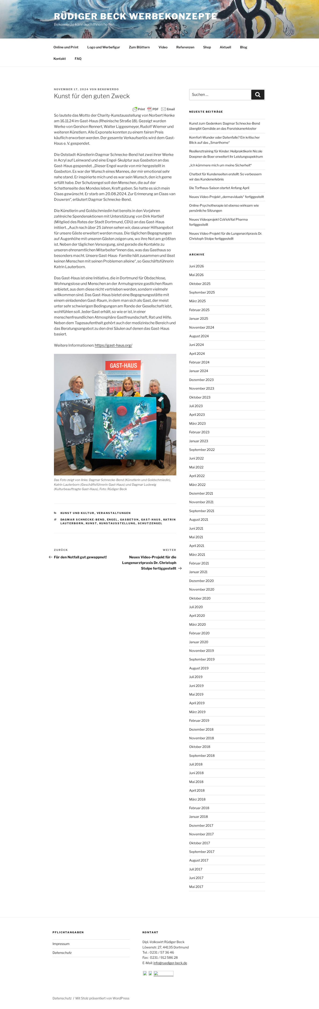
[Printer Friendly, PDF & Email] (153, 109)
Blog (243, 47)
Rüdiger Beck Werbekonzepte (136, 16)
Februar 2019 (199, 720)
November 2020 (201, 589)
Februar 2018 (199, 808)
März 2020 (197, 624)
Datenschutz (62, 953)
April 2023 (197, 415)
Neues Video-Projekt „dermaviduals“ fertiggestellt (226, 197)
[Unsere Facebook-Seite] (145, 974)
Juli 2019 (195, 677)
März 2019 (197, 712)
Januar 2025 (198, 318)
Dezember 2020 (201, 581)
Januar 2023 (198, 441)
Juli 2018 (195, 764)
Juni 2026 (196, 266)
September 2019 (202, 659)
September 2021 (201, 511)
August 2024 (199, 336)
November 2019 (201, 651)
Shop (207, 47)
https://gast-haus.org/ (113, 345)
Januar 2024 (198, 371)
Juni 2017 (196, 878)
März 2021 (197, 555)
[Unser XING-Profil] (164, 974)
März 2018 (197, 799)
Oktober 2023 (199, 397)
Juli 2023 (196, 406)
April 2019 (197, 703)
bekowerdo (108, 89)
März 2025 (197, 301)
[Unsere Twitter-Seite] (151, 974)
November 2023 (201, 388)
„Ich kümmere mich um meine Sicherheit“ (220, 165)
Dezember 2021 (201, 493)
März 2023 (197, 423)
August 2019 (199, 668)
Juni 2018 (196, 773)
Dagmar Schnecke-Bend (82, 519)
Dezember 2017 (201, 825)
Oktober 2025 (199, 284)
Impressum (61, 944)
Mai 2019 (196, 694)
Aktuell (225, 47)
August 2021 (198, 519)
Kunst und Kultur (77, 513)
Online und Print (65, 47)
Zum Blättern (139, 47)
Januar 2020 (198, 642)
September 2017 (201, 852)
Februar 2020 (199, 633)
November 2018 (201, 738)
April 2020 (197, 616)
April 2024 (197, 353)
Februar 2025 (199, 310)
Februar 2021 (199, 563)
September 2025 (202, 292)
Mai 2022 (196, 467)
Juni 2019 (196, 686)
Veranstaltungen (114, 513)
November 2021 (201, 502)
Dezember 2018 (201, 729)
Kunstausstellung (117, 523)
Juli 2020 (196, 607)
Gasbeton (129, 519)
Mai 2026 (196, 275)
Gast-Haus (151, 519)
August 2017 (198, 860)
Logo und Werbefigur (103, 47)
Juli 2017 (195, 869)
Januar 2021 (198, 572)
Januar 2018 (198, 817)
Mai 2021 (196, 537)
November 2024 (201, 327)
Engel (112, 519)
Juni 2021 (196, 528)
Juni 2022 (196, 458)
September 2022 (202, 450)
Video (163, 47)
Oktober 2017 (199, 843)
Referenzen (185, 47)
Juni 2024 (196, 345)
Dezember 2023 (201, 380)
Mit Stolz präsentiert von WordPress (102, 998)
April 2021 (196, 546)
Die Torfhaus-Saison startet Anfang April (219, 188)
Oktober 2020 (200, 598)
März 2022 (197, 485)
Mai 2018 (196, 782)
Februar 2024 (199, 362)
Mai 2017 (196, 887)
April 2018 (197, 790)
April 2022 (197, 476)
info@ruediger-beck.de (170, 963)
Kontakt (59, 59)
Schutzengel (150, 523)
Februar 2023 (199, 432)
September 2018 (202, 756)
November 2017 (201, 834)
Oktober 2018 (199, 747)
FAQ (78, 59)
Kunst (91, 523)
